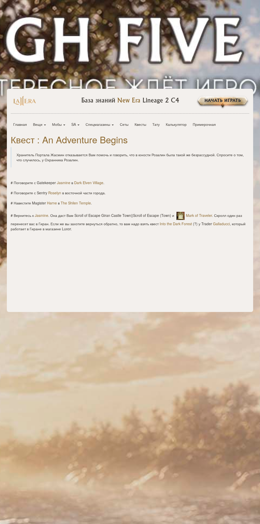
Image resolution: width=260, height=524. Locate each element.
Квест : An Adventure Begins (69, 139)
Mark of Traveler (199, 215)
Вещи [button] (38, 124)
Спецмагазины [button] (98, 124)
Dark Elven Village (88, 182)
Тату (156, 124)
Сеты (124, 124)
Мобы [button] (57, 124)
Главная (20, 124)
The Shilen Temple (76, 202)
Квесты (140, 124)
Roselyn (54, 192)
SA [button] (74, 124)
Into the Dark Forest (176, 223)
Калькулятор (176, 124)
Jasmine (63, 182)
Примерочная (204, 124)
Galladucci (221, 223)
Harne (52, 202)
